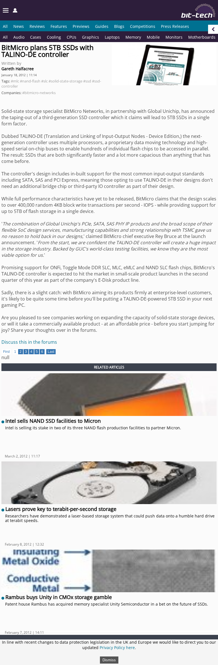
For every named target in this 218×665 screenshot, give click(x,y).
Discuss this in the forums (29, 342)
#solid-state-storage (65, 81)
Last (51, 352)
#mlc (15, 81)
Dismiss (109, 660)
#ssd (87, 81)
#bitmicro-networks (39, 92)
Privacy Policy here (117, 647)
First (6, 352)
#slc (44, 81)
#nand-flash (30, 81)
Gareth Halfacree (17, 68)
